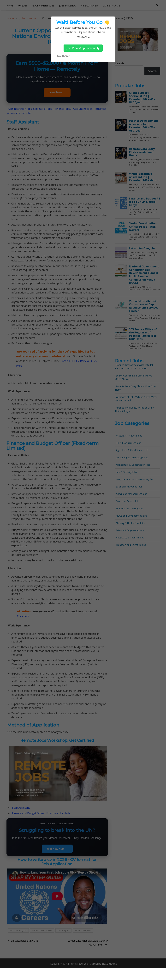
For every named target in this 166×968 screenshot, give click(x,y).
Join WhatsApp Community (83, 48)
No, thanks (64, 56)
